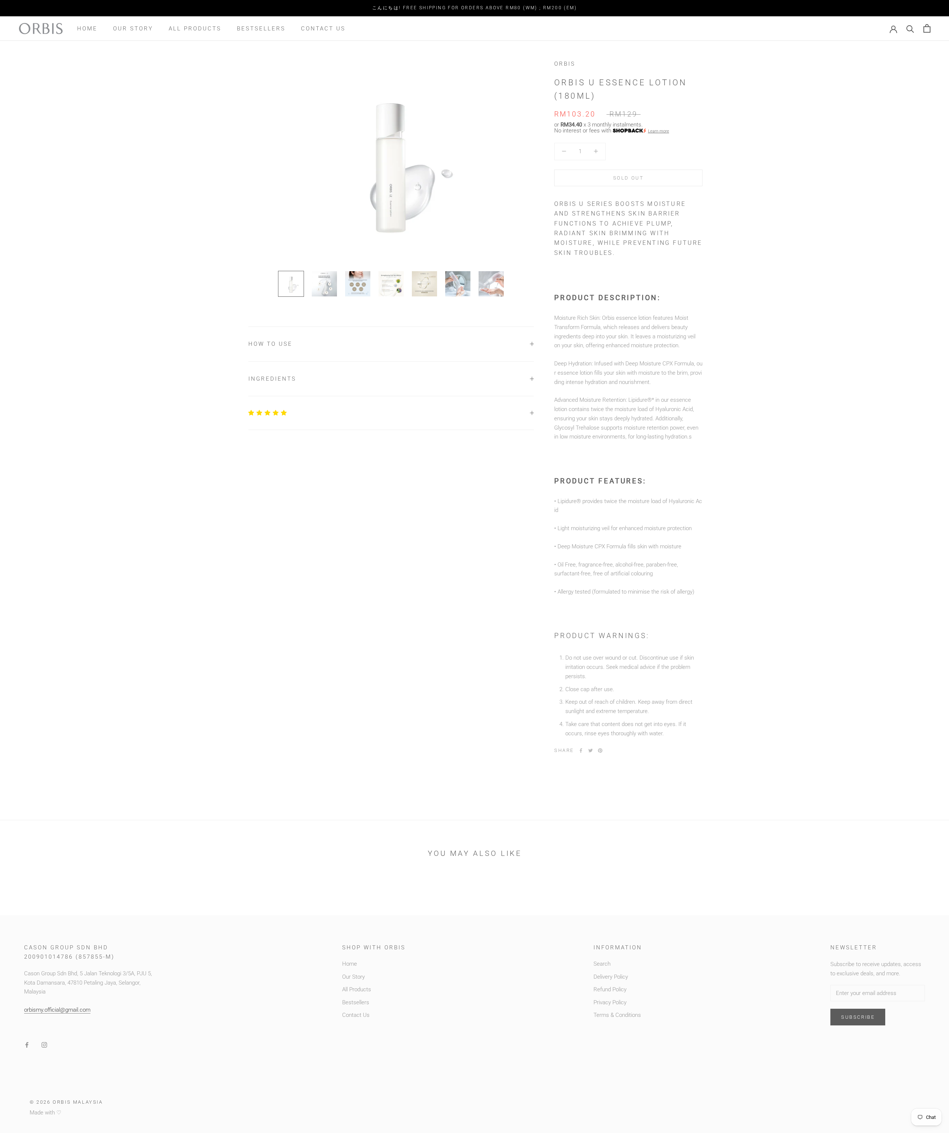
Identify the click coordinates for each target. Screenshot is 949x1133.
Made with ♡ (45, 1112)
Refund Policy (609, 989)
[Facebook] (581, 750)
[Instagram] (44, 1045)
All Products (195, 28)
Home (87, 28)
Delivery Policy (610, 976)
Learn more (658, 130)
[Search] (910, 28)
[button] (268, 413)
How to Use (270, 344)
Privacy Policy (609, 1002)
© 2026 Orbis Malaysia (66, 1102)
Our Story (133, 28)
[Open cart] (926, 28)
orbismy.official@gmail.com (57, 1009)
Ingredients (272, 378)
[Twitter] (590, 750)
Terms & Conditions (617, 1015)
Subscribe (857, 1017)
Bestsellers (261, 28)
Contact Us (323, 28)
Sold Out (628, 177)
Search (602, 963)
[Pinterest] (600, 750)
